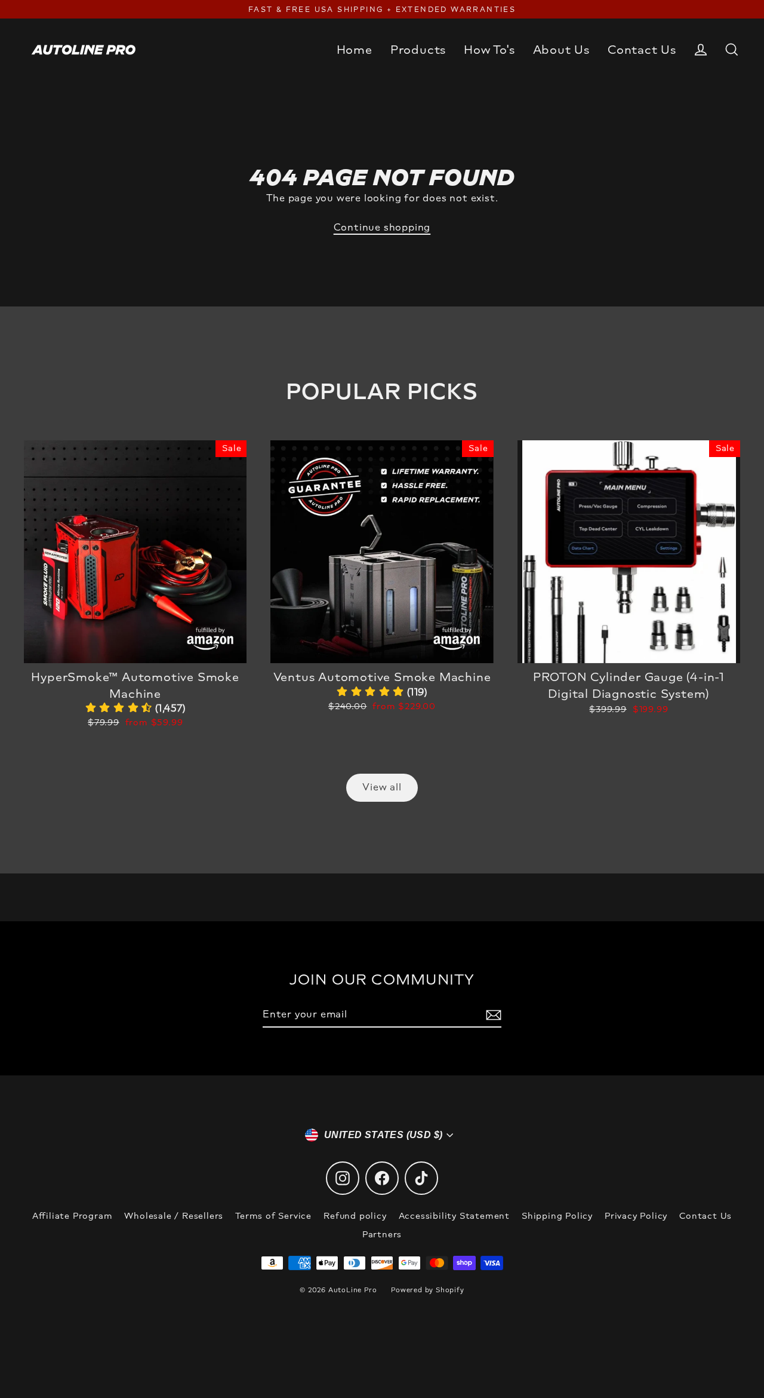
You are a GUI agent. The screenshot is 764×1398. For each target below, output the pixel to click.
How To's (489, 49)
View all (381, 787)
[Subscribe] (491, 1015)
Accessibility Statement (454, 1216)
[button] (135, 708)
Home (354, 49)
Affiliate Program (72, 1216)
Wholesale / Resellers (173, 1216)
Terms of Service (273, 1216)
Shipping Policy (557, 1216)
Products (418, 49)
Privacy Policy (636, 1216)
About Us (561, 49)
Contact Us (642, 49)
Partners (382, 1235)
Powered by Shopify (427, 1290)
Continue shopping (382, 227)
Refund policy (355, 1216)
